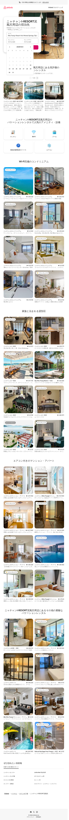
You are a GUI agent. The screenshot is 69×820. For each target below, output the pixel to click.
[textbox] (14, 42)
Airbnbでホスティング (55, 7)
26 (20, 69)
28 (27, 69)
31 (13, 72)
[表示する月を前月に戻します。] (9, 46)
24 (13, 69)
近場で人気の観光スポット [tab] (11, 767)
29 (30, 69)
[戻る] (30, 78)
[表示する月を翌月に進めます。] (30, 46)
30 (9, 72)
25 (16, 69)
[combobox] (22, 35)
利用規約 (38, 817)
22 (30, 65)
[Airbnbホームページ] (8, 7)
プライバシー (30, 817)
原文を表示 (45, 2)
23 (9, 69)
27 (23, 69)
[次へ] (37, 78)
